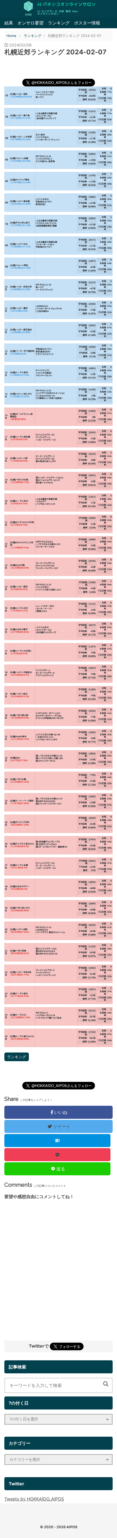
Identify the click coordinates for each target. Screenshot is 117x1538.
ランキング (59, 23)
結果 (8, 23)
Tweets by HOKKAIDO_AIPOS (34, 1499)
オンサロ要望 (30, 23)
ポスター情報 (87, 23)
